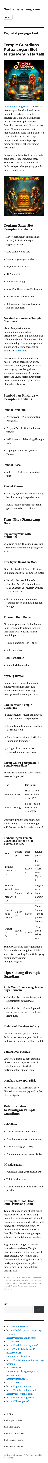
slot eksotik (38, 1278)
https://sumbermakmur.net (21, 1390)
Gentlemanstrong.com (22, 9)
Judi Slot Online (23, 1278)
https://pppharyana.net (19, 1386)
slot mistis (33, 1280)
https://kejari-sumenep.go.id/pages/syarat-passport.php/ (22, 1371)
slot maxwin (22, 1280)
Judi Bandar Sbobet (14, 1433)
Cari (6, 1304)
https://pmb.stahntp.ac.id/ (20, 1349)
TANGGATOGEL (14, 1341)
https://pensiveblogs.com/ (20, 1397)
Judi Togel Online (13, 1420)
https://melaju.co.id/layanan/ (22, 1345)
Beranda (8, 1414)
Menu (8, 17)
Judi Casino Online (14, 1440)
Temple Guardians (19, 1286)
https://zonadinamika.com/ (21, 1337)
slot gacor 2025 (10, 1280)
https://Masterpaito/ (17, 1401)
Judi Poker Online (13, 1446)
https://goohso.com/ (17, 1326)
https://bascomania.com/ (19, 1393)
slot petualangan (23, 1283)
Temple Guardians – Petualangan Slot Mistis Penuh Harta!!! (24, 49)
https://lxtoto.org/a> (17, 1379)
